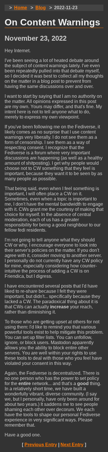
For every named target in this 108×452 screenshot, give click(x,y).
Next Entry (72, 444)
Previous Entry (40, 444)
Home (20, 7)
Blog (40, 7)
